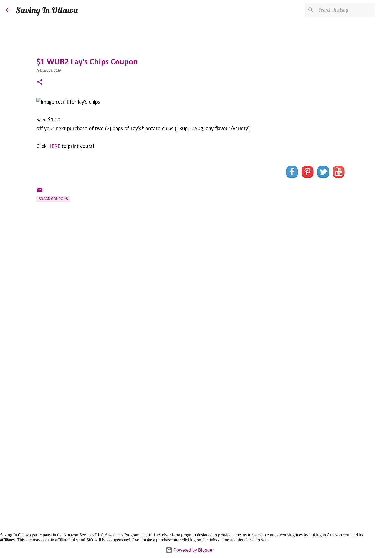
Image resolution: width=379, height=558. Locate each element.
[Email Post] (39, 192)
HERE (54, 146)
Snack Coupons (53, 199)
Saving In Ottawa (47, 10)
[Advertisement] (148, 302)
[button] (39, 83)
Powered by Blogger (193, 550)
